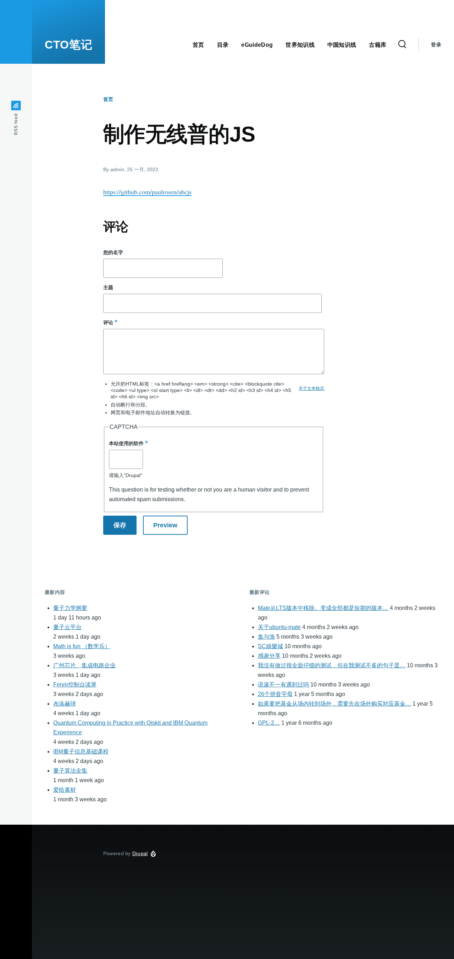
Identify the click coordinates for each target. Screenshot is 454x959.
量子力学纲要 (70, 608)
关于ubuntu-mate (279, 627)
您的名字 (113, 252)
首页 (108, 99)
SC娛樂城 (270, 646)
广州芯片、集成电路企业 (84, 665)
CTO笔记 (68, 44)
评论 (108, 322)
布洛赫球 (64, 704)
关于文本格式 (311, 388)
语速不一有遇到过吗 (283, 685)
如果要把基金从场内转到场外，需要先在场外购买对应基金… (334, 704)
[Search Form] (402, 45)
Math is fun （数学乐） (81, 646)
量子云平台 (67, 627)
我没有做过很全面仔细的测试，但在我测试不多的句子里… (331, 665)
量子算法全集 (70, 771)
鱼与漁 (266, 637)
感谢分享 (269, 656)
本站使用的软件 (126, 443)
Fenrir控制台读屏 (74, 685)
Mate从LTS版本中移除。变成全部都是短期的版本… (323, 608)
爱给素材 (64, 790)
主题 (108, 287)
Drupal (140, 853)
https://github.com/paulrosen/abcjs (147, 191)
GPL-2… (269, 723)
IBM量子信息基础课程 (81, 751)
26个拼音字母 (275, 694)
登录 (436, 44)
